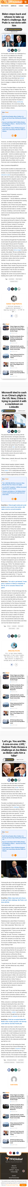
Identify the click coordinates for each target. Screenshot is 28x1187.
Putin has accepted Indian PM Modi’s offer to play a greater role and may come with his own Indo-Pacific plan (13, 1021)
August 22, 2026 (14, 351)
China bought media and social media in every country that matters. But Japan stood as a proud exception (13, 507)
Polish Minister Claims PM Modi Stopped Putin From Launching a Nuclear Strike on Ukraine (13, 129)
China (8, 626)
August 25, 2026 (14, 333)
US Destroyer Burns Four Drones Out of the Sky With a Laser (17, 373)
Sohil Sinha (10, 759)
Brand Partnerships (14, 1177)
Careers (14, 1175)
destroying (20, 102)
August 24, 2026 (14, 691)
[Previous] (12, 135)
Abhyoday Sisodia (10, 410)
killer (17, 787)
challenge (16, 807)
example (15, 1016)
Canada (21, 6)
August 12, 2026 (14, 376)
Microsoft (20, 626)
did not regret (17, 250)
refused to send (5, 175)
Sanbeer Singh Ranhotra (15, 29)
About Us (14, 1165)
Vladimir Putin (13, 281)
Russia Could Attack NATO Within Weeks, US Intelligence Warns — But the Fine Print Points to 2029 (14, 123)
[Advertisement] (14, 384)
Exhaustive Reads (11, 1060)
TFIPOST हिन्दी (14, 1172)
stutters (14, 1012)
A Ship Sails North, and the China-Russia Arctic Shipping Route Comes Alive (17, 348)
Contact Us (14, 1167)
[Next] (15, 135)
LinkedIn (14, 626)
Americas (13, 6)
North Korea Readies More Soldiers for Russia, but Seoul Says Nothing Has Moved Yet (14, 118)
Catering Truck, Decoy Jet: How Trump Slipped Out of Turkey (17, 364)
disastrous (18, 1048)
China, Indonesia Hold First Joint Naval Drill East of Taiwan (17, 356)
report (6, 470)
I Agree (23, 1185)
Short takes (19, 279)
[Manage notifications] (23, 1171)
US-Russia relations (9, 1062)
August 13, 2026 (14, 359)
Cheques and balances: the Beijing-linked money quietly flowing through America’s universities (13, 493)
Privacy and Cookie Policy (12, 1185)
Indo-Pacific (4, 6)
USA (18, 628)
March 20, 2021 (14, 31)
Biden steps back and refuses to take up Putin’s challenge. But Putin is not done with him (14, 900)
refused (22, 78)
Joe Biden (11, 279)
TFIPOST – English (14, 1170)
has (14, 447)
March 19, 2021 (20, 759)
